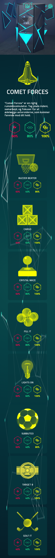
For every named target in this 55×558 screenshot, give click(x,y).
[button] (50, 6)
